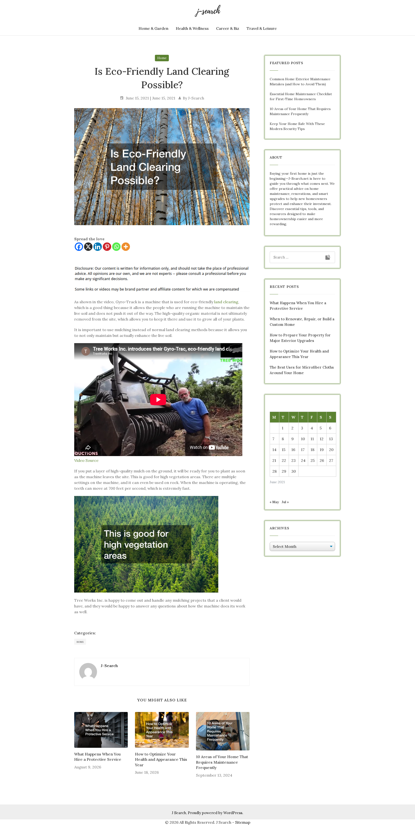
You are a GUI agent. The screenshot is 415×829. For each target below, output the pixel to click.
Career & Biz (227, 28)
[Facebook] (79, 246)
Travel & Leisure (262, 28)
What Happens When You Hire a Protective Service (97, 757)
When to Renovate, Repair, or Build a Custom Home (302, 322)
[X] (88, 246)
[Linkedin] (97, 246)
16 (293, 449)
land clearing (226, 301)
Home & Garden (153, 28)
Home (161, 58)
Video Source (86, 460)
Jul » (285, 502)
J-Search (196, 98)
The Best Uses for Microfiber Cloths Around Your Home (302, 370)
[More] (126, 246)
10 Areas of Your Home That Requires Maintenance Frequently (222, 762)
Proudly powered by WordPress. (215, 812)
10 (303, 438)
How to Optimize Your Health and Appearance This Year (161, 759)
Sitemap (242, 822)
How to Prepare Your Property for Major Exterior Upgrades (300, 338)
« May (274, 502)
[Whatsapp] (116, 246)
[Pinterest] (107, 246)
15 (283, 449)
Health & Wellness (192, 28)
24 (303, 460)
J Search (179, 812)
